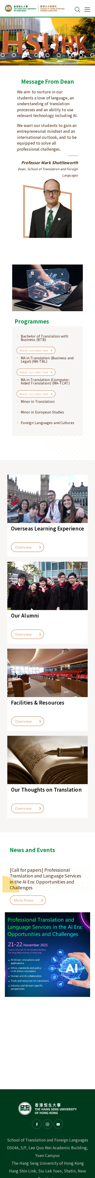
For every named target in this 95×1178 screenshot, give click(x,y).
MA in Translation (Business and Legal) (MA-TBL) (47, 359)
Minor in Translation (38, 401)
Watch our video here (34, 350)
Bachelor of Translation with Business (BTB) (44, 338)
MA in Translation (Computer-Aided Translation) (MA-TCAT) (45, 381)
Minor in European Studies (42, 412)
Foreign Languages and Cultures (47, 422)
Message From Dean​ (47, 81)
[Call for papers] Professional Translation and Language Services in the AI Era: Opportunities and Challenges (45, 879)
